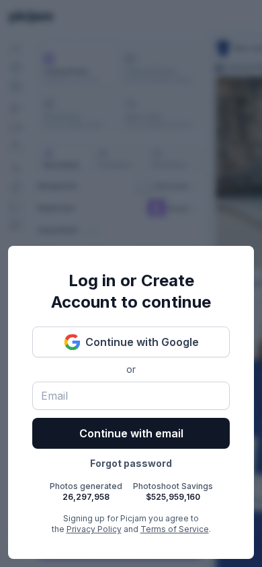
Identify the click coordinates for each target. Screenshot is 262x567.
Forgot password (131, 463)
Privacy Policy (94, 529)
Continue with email (131, 433)
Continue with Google (142, 342)
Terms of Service (174, 529)
